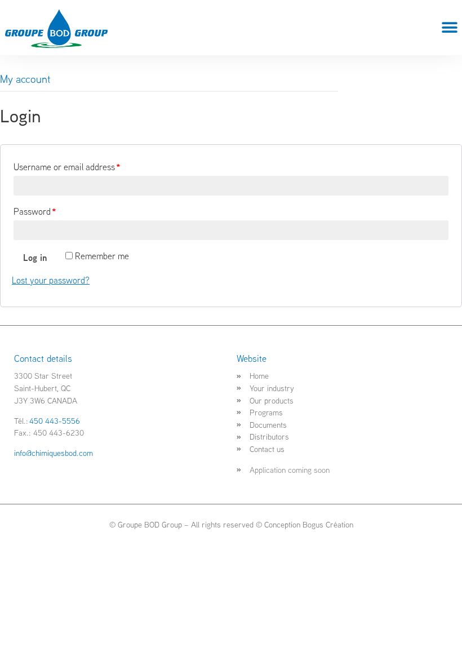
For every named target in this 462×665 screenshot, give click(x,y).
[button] (449, 28)
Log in (35, 257)
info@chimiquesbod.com (53, 452)
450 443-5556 (54, 420)
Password (35, 211)
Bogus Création (328, 524)
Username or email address (67, 167)
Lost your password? (51, 280)
